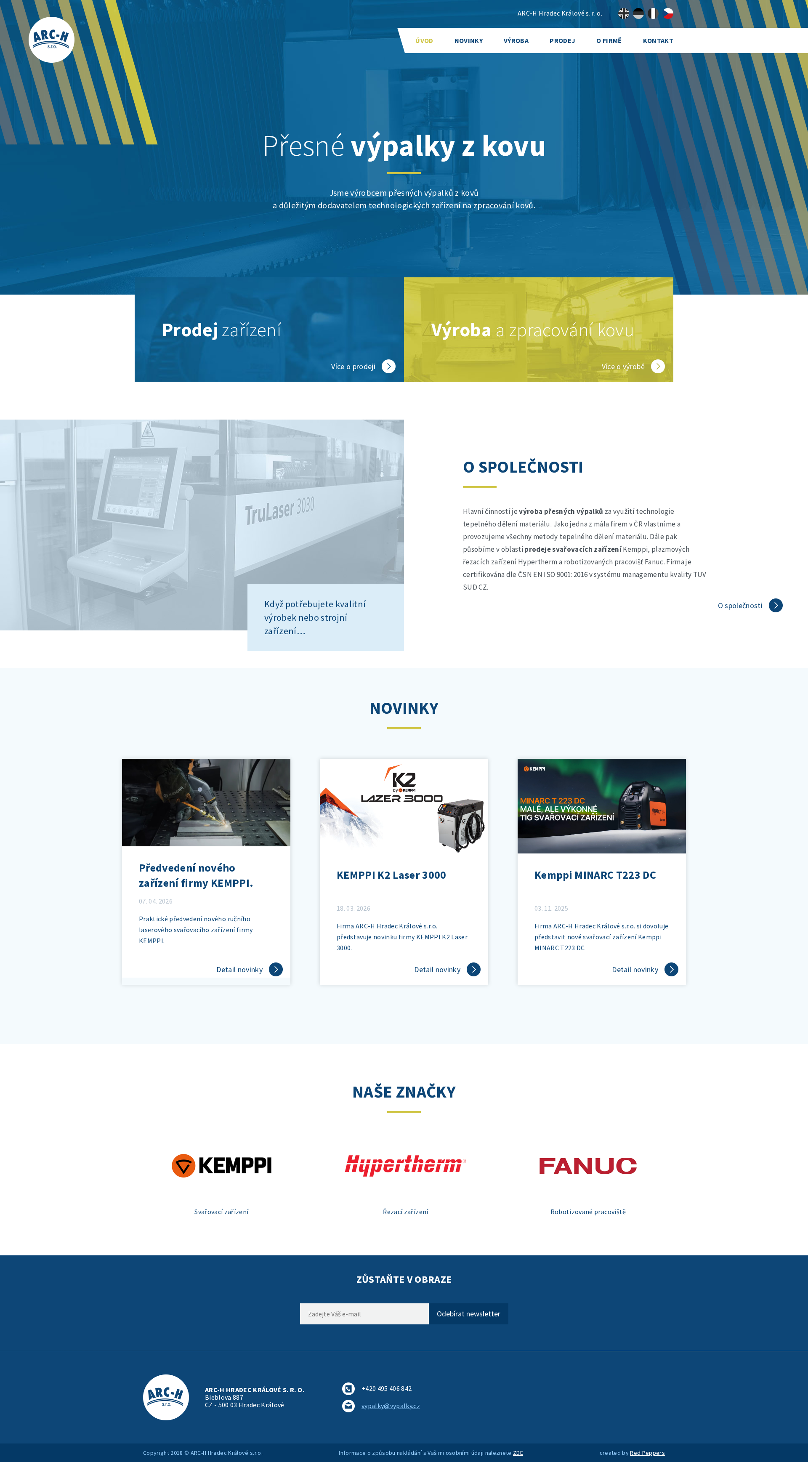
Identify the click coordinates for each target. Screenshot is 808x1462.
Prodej (562, 40)
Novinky (468, 40)
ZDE (518, 1453)
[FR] (653, 13)
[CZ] (667, 13)
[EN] (623, 13)
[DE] (638, 13)
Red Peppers (647, 1453)
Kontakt (658, 40)
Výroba (516, 40)
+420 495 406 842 (386, 1388)
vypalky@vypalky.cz (390, 1405)
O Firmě (609, 40)
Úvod (424, 40)
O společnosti (740, 605)
